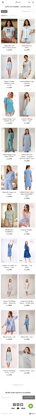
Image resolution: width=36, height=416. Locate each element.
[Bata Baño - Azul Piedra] (27, 251)
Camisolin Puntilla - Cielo (27, 231)
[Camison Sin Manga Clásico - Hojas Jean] (9, 286)
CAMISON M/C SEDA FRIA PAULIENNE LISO (27, 194)
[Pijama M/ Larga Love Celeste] (9, 177)
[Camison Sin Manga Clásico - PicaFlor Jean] (27, 286)
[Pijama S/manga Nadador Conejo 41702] (9, 66)
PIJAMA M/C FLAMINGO (9, 231)
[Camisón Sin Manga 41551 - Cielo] (9, 356)
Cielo (12, 16)
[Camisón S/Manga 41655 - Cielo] (27, 104)
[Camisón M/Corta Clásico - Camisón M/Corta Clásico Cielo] (27, 140)
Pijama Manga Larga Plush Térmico (9, 156)
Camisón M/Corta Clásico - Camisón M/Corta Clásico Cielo (27, 156)
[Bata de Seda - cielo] (9, 322)
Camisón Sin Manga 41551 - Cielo (9, 372)
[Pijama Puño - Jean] (27, 322)
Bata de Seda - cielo (9, 337)
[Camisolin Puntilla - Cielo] (27, 215)
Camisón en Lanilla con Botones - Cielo (9, 266)
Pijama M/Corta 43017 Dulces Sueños (9, 47)
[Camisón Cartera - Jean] (27, 356)
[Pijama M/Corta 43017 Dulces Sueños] (9, 31)
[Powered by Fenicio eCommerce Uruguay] (32, 413)
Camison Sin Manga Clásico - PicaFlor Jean (27, 302)
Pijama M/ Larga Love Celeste (9, 193)
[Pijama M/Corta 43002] (27, 31)
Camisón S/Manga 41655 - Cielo (26, 120)
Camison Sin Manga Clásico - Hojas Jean (9, 302)
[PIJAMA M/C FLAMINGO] (9, 215)
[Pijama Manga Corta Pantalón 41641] (9, 104)
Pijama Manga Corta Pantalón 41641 (9, 120)
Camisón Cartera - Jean (26, 371)
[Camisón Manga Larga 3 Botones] (27, 66)
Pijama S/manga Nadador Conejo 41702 (9, 83)
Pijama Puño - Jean (27, 337)
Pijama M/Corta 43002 (27, 47)
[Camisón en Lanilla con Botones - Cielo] (9, 251)
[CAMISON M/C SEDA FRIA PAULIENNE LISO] (27, 177)
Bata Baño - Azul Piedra (27, 266)
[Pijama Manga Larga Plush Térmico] (9, 140)
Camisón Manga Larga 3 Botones (27, 82)
